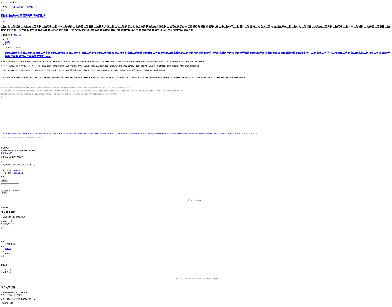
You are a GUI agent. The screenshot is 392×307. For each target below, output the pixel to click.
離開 (11, 303)
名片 (6, 44)
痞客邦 (19, 165)
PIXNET (180, 278)
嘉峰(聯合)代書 (6, 153)
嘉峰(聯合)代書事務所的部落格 (23, 16)
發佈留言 (4, 193)
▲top (2, 176)
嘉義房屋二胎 (18, 173)
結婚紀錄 (16, 170)
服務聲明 (215, 278)
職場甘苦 (17, 35)
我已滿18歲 (5, 303)
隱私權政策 (207, 278)
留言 (24, 165)
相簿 (6, 39)
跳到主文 (4, 21)
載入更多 (4, 180)
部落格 (7, 42)
